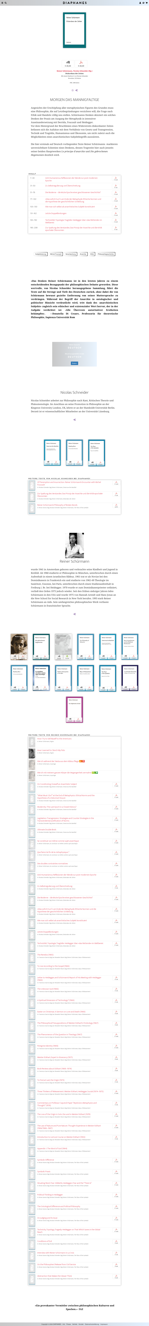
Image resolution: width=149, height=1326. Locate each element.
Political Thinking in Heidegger (50, 1194)
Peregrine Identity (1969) (47, 1046)
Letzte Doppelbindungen (55, 213)
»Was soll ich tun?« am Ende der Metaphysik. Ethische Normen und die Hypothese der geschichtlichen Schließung (73, 200)
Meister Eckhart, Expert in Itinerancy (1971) (55, 1057)
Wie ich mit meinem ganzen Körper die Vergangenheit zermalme (64, 772)
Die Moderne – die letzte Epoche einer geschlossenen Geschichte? (73, 192)
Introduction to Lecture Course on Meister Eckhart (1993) (61, 1137)
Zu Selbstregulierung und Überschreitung (62, 185)
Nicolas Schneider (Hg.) (82, 71)
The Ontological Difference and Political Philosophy (58, 1206)
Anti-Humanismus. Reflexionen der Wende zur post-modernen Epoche (71, 179)
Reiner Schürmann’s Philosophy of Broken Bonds (57, 505)
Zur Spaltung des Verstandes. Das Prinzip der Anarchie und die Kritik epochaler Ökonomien (73, 229)
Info (64, 1324)
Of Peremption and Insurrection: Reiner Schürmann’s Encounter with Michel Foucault (69, 483)
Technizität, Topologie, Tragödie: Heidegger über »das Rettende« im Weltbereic (73, 221)
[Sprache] (143, 3)
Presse (68, 1324)
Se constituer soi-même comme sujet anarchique (58, 841)
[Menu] (2, 3)
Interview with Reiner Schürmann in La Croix (55, 1253)
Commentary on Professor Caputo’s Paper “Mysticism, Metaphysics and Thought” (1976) (67, 1104)
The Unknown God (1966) (48, 989)
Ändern (74, 363)
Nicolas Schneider (75, 392)
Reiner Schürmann (64, 71)
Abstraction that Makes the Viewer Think (54, 1276)
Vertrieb (74, 1324)
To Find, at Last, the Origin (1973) (50, 1080)
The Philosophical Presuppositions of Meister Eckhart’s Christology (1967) (67, 1023)
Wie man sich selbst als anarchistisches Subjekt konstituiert (70, 206)
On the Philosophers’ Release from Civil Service (56, 1264)
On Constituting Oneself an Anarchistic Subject (57, 784)
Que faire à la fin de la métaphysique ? (53, 852)
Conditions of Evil (44, 1241)
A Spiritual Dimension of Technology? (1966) (55, 1000)
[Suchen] (5, 3)
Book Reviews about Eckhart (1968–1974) (54, 1068)
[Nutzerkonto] (140, 3)
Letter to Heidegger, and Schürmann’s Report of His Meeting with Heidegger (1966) (69, 979)
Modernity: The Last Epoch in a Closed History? (56, 807)
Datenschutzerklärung (92, 1324)
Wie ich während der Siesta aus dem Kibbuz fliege (58, 761)
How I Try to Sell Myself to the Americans (54, 738)
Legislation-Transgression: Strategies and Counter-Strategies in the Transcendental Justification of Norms (65, 819)
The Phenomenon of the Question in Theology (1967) (59, 1034)
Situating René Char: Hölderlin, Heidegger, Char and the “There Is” (64, 1183)
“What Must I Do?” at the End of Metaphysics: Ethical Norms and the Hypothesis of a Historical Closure (66, 797)
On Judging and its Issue (47, 1218)
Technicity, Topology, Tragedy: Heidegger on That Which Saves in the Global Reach (68, 1231)
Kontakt (81, 1324)
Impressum (104, 1324)
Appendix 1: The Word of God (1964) (52, 1148)
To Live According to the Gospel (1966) (53, 966)
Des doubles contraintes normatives (52, 863)
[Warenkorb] (147, 3)
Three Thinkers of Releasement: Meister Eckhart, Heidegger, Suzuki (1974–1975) (70, 1091)
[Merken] (72, 90)
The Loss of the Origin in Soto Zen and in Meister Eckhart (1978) (63, 1114)
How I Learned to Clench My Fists (51, 750)
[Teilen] (76, 90)
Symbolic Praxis (43, 1171)
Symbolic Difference (45, 1160)
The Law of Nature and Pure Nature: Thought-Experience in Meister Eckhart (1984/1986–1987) (69, 1127)
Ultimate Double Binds (46, 829)
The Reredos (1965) (45, 955)
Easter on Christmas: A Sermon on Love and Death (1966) (61, 1011)
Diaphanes (74, 2)
